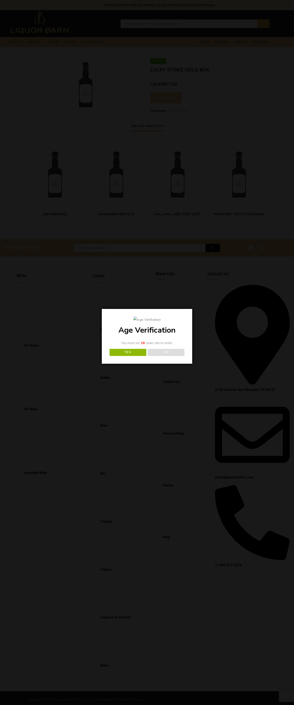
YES (128, 352)
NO (166, 352)
